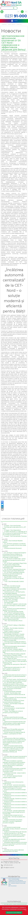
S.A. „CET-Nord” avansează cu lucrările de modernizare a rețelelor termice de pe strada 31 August (14, 545)
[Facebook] (14, 502)
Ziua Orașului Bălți (8, 602)
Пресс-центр (11, 24)
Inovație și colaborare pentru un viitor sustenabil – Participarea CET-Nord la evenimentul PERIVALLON (13, 750)
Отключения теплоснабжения (14, 912)
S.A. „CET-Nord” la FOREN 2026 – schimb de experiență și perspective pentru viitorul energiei (14, 560)
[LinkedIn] (14, 507)
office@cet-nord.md (8, 867)
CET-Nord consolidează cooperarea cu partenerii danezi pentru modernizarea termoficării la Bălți (13, 765)
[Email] (14, 509)
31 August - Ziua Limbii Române (12, 525)
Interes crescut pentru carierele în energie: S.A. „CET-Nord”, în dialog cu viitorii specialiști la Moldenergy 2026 (15, 661)
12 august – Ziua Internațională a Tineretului (15, 536)
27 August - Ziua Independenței (12, 530)
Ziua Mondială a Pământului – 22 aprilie (14, 634)
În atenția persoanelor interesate (12, 691)
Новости (19, 24)
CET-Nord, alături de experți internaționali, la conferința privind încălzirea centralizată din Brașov (15, 758)
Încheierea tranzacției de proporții (13, 548)
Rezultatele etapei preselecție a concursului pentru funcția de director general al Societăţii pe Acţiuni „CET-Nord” (15, 844)
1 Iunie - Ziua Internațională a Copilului (14, 581)
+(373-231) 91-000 (8, 865)
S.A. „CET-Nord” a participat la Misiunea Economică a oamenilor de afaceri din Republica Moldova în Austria (13, 574)
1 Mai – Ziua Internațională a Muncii (13, 620)
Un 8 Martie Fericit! (9, 706)
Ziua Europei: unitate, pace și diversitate (14, 616)
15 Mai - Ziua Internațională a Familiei (13, 611)
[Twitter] (14, 504)
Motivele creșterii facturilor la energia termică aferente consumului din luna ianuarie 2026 (14, 718)
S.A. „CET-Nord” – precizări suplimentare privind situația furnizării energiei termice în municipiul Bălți (14, 812)
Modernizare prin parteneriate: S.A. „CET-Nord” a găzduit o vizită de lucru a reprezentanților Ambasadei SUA (14, 669)
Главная (4, 24)
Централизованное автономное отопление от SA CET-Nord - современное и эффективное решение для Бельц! (13, 43)
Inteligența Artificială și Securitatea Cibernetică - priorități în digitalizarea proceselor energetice (12, 821)
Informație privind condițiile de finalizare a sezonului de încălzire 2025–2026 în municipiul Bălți (14, 643)
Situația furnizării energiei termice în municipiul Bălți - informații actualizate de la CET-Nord (14, 817)
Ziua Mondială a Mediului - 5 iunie (12, 577)
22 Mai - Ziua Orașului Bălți (11, 601)
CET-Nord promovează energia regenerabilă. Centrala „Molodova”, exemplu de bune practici (15, 829)
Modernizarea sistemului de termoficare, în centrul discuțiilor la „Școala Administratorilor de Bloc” (14, 676)
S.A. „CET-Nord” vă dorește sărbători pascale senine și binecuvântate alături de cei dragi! (14, 651)
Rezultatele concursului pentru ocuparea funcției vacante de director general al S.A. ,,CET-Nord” (14, 836)
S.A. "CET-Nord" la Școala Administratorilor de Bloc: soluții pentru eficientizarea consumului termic (14, 688)
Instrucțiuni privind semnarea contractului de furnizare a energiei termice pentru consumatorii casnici (14, 770)
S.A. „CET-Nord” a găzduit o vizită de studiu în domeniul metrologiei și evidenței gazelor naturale (15, 605)
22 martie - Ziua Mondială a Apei (12, 693)
